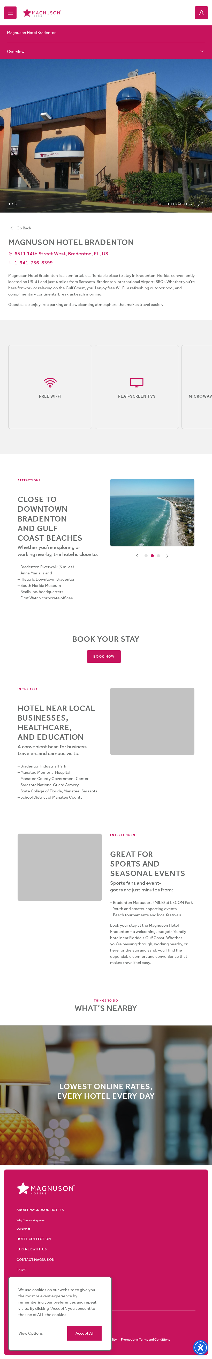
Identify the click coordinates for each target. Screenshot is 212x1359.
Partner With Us (32, 1249)
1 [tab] (146, 555)
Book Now (104, 656)
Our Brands (23, 1228)
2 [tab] (152, 555)
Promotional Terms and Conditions (145, 1339)
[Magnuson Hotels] (42, 13)
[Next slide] (167, 556)
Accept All (84, 1333)
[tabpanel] (152, 512)
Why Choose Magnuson (31, 1220)
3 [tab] (158, 555)
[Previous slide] (137, 556)
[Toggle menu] (10, 12)
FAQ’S (22, 1270)
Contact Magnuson (35, 1260)
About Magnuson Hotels (40, 1210)
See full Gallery (175, 204)
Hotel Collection (34, 1239)
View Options (30, 1333)
